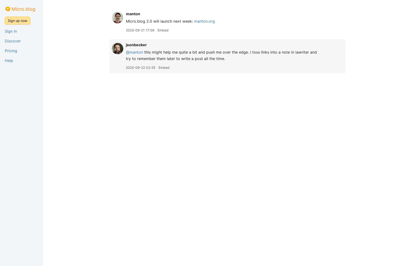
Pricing (11, 50)
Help (9, 60)
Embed (163, 30)
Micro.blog (23, 9)
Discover (13, 41)
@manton (134, 52)
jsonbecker (136, 44)
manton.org (204, 21)
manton (133, 13)
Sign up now (17, 21)
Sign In (11, 31)
